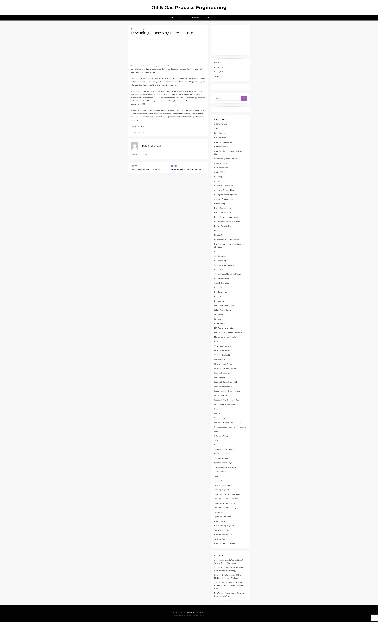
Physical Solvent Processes (224, 364)
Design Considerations (222, 208)
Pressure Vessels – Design (223, 386)
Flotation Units (219, 235)
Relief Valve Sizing (221, 436)
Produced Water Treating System (226, 400)
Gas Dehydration (220, 256)
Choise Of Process (221, 172)
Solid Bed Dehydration (222, 458)
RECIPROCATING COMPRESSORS (227, 422)
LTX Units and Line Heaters (224, 328)
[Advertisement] (168, 50)
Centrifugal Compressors (223, 142)
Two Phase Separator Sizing (224, 503)
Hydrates (217, 296)
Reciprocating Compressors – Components (230, 427)
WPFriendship (187, 615)
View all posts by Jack (139, 154)
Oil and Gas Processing (222, 346)
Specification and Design (223, 463)
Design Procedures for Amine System (228, 217)
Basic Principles (220, 138)
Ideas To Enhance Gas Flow (224, 305)
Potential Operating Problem (225, 368)
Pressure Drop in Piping (223, 373)
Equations (218, 230)
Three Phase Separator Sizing (225, 467)
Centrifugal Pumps (221, 147)
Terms (207, 18)
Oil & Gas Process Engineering (189, 7)
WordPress (201, 615)
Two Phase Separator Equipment (226, 499)
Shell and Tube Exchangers (224, 449)
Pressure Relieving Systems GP (225, 382)
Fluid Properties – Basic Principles (226, 240)
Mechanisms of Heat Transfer (225, 337)
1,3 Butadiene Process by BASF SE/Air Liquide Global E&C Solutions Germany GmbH (228, 586)
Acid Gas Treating (221, 124)
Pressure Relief (220, 377)
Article (216, 129)
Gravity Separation (221, 287)
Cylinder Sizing (219, 204)
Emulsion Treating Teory (223, 226)
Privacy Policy (196, 18)
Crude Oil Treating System (224, 199)
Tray (216, 476)
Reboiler (217, 413)
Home (172, 18)
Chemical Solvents (221, 168)
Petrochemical (219, 359)
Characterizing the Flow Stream (226, 159)
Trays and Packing (221, 481)
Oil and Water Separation (223, 350)
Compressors (219, 181)
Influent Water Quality (222, 310)
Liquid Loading (219, 323)
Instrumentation (220, 319)
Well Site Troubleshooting (223, 535)
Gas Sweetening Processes (224, 265)
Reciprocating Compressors (224, 418)
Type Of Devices (220, 512)
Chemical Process (220, 163)
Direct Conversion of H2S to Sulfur (227, 222)
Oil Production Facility (222, 355)
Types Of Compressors (222, 517)
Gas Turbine (218, 270)
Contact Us (182, 18)
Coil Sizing (218, 177)
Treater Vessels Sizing (222, 485)
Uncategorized (219, 521)
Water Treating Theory (223, 530)
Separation (218, 440)
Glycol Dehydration (221, 278)
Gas (215, 251)
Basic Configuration (221, 133)
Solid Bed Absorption (222, 454)
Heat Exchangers (220, 292)
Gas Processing (220, 261)
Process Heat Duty (221, 395)
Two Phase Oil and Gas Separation (227, 494)
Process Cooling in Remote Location (227, 391)
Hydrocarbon (219, 301)
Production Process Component (226, 404)
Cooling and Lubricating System (226, 195)
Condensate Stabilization (223, 186)
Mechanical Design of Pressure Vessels (228, 332)
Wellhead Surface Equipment (224, 544)
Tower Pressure (220, 472)
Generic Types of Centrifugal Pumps (227, 274)
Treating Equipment (221, 490)
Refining (141, 132)
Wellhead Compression (222, 539)
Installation (218, 314)
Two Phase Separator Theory (225, 508)
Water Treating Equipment (224, 526)
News (216, 341)
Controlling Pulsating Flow (224, 190)
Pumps (216, 409)
